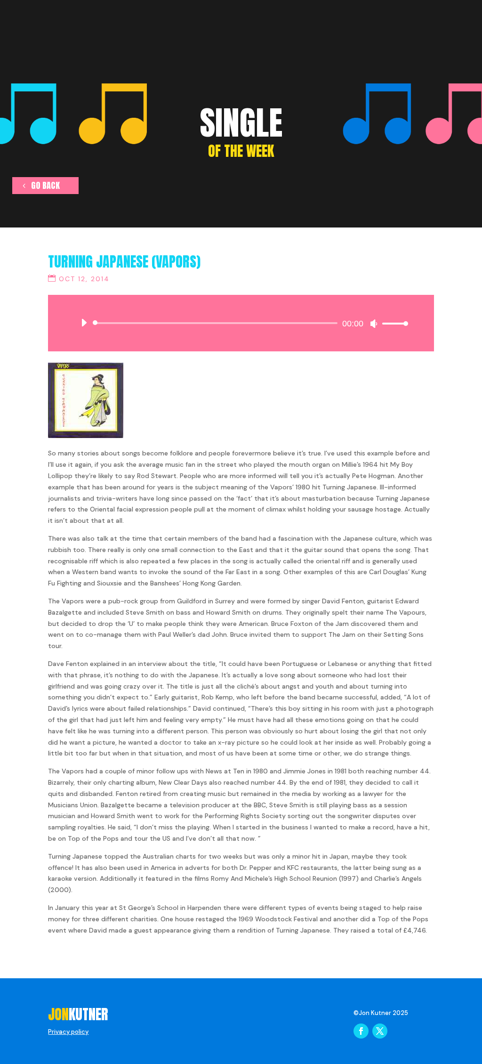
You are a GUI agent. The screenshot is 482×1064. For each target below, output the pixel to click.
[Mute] (374, 323)
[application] (240, 323)
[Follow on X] (379, 1031)
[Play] (83, 322)
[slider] (392, 323)
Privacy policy (68, 1032)
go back (45, 185)
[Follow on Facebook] (361, 1031)
